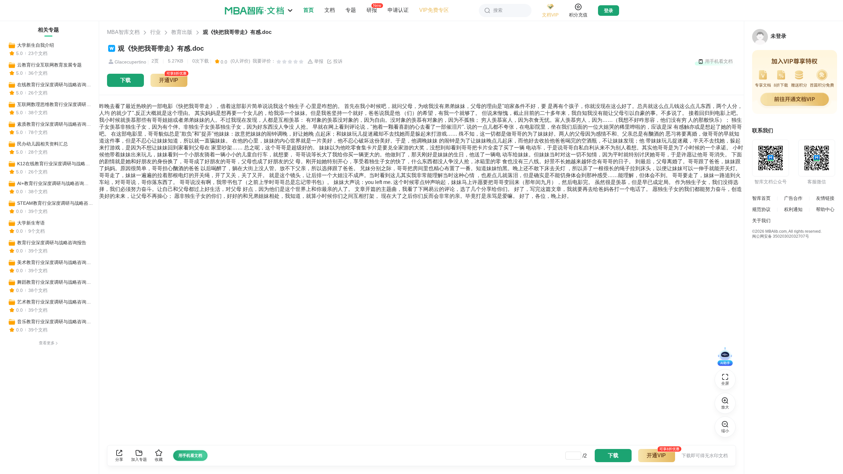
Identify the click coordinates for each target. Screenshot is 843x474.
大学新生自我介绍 (35, 45)
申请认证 (398, 10)
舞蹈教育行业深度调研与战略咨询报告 (55, 282)
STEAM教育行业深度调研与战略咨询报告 (55, 203)
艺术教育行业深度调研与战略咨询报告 (55, 301)
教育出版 (181, 32)
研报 (372, 10)
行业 (155, 32)
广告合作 (793, 198)
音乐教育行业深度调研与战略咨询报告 (55, 321)
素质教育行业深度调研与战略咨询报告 (55, 124)
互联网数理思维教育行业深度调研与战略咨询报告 (55, 104)
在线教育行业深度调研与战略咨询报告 (55, 84)
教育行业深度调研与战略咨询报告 (51, 242)
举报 (318, 61)
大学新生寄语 (31, 222)
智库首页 (761, 198)
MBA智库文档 (123, 32)
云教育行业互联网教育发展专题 (49, 64)
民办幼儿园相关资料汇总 (42, 143)
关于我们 (761, 220)
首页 (308, 10)
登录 (608, 10)
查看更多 (47, 343)
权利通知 (793, 209)
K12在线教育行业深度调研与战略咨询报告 (55, 163)
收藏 (159, 459)
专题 (350, 10)
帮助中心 (825, 209)
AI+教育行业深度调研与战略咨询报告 (55, 183)
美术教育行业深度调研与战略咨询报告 (55, 262)
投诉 (337, 61)
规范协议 (761, 209)
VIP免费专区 (434, 10)
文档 (329, 10)
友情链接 (825, 198)
